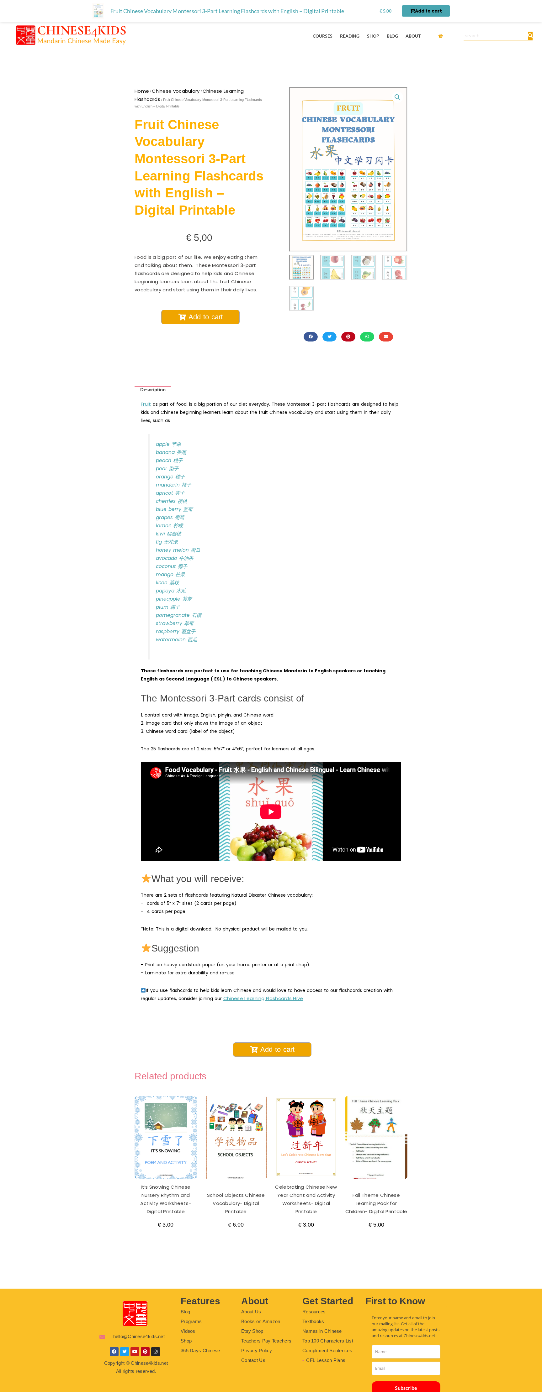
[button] (397, 97)
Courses (322, 36)
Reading (349, 36)
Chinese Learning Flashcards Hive (263, 998)
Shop (373, 36)
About (413, 36)
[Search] (530, 36)
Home (142, 91)
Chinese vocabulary (175, 91)
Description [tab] (153, 389)
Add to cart (206, 317)
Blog (392, 36)
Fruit (146, 404)
